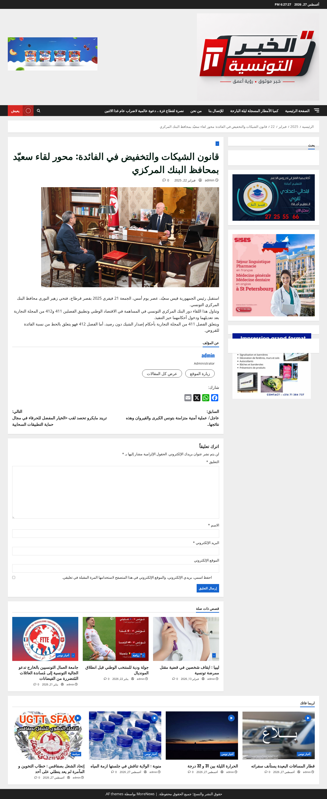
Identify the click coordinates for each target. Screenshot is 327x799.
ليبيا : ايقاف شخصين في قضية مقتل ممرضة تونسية (189, 669)
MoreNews (146, 793)
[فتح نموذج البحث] (38, 110)
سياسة (76, 754)
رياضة (136, 655)
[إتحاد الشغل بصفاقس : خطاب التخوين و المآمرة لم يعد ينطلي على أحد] (48, 735)
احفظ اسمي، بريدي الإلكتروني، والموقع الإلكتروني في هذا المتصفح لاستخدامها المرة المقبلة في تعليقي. (137, 577)
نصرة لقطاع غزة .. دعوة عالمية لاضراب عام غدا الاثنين (144, 110)
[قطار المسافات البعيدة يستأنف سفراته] (278, 735)
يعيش (15, 110)
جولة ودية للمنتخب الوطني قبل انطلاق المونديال (117, 669)
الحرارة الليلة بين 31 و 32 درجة (213, 766)
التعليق (212, 461)
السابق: (172, 417)
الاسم (213, 525)
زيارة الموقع (200, 373)
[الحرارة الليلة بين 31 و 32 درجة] (202, 735)
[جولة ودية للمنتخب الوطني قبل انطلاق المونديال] (116, 639)
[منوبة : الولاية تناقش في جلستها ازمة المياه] (125, 735)
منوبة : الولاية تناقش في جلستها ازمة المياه (126, 766)
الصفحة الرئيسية (297, 110)
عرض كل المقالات (162, 373)
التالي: (59, 417)
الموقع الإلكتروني (206, 560)
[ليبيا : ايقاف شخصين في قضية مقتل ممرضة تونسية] (186, 639)
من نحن (196, 110)
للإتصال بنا (216, 110)
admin (209, 180)
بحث (311, 145)
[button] (316, 110)
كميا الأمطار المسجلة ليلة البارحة (254, 110)
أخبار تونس (63, 655)
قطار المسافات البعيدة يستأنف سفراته (283, 766)
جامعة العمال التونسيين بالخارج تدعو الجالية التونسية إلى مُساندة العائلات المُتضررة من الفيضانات (48, 672)
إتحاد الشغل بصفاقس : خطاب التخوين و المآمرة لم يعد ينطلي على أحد (51, 768)
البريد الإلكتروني (206, 542)
